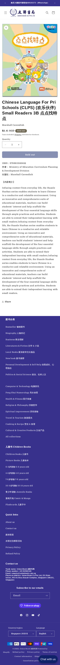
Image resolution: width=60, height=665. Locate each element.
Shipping (18, 134)
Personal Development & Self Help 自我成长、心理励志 (30, 366)
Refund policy (19, 652)
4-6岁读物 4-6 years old (17, 473)
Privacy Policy (13, 547)
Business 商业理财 (15, 339)
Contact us (11, 528)
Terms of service (50, 652)
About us (10, 522)
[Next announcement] (55, 3)
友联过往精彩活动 (14, 541)
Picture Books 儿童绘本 (17, 460)
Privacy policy (33, 652)
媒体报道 (10, 535)
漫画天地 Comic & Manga (18, 498)
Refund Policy (13, 553)
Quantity (6, 139)
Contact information (23, 656)
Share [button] (8, 302)
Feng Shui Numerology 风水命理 (22, 392)
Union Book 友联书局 (28, 649)
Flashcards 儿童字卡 (16, 504)
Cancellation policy (31, 661)
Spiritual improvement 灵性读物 (22, 411)
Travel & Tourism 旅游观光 (19, 418)
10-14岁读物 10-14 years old (19, 486)
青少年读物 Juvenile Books (19, 492)
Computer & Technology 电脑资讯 (22, 386)
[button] (6, 13)
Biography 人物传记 (15, 333)
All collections (13, 436)
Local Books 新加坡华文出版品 (20, 352)
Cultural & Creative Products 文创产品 (25, 430)
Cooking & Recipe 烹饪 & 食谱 (20, 424)
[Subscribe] (47, 595)
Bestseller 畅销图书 (15, 327)
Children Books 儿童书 (17, 454)
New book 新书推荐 (15, 358)
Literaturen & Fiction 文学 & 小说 (22, 346)
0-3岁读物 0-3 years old (17, 467)
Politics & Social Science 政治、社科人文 (26, 374)
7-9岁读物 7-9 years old (17, 479)
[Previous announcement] (5, 3)
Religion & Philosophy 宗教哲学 (21, 405)
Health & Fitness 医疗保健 (18, 399)
